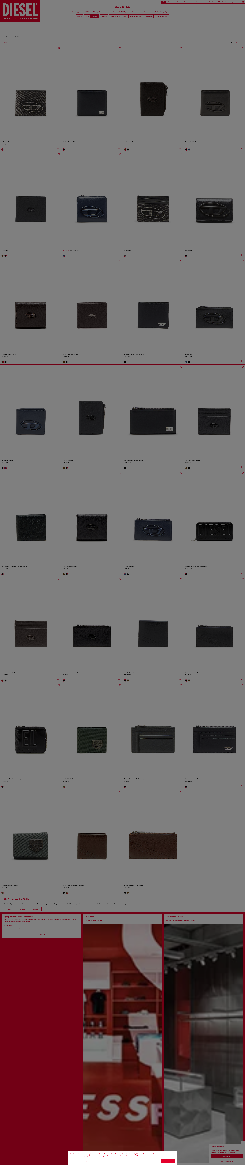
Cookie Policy (135, 1156)
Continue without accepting (78, 1161)
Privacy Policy (124, 1156)
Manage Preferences (106, 1156)
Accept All (168, 1161)
